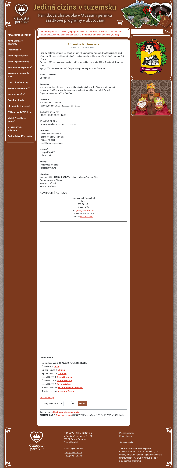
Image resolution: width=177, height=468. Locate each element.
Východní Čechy (66, 391)
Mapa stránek (125, 436)
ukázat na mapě (47, 397)
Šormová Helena (64, 415)
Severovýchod (64, 384)
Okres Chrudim (64, 377)
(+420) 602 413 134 (73, 456)
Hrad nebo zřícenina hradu (66, 412)
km (73, 404)
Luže (56, 366)
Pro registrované (126, 433)
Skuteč (61, 370)
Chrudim (62, 374)
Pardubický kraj (64, 380)
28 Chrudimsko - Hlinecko (70, 387)
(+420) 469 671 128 (85, 210)
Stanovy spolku (126, 442)
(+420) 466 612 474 (73, 453)
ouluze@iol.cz (86, 217)
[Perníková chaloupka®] (151, 56)
